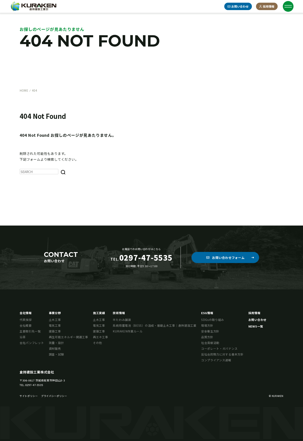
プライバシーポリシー (54, 396)
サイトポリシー (29, 396)
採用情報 (268, 6)
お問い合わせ (257, 320)
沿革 (23, 337)
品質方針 (207, 337)
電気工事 (55, 325)
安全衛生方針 (210, 331)
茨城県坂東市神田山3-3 (50, 380)
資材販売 (55, 348)
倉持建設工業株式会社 (37, 372)
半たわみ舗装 (122, 320)
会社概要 (26, 325)
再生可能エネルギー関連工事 (68, 337)
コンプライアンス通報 (216, 360)
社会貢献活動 (210, 343)
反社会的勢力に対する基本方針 (222, 354)
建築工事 (55, 331)
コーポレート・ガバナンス (219, 348)
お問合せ (240, 6)
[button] (225, 257)
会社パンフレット (32, 343)
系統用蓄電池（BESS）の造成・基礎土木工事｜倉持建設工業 (154, 325)
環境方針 (207, 325)
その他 (97, 343)
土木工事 (55, 320)
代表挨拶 (26, 320)
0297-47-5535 (34, 385)
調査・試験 (56, 354)
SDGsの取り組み (212, 320)
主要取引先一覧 (30, 331)
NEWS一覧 (255, 326)
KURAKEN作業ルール (127, 331)
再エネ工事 (100, 337)
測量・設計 (56, 343)
